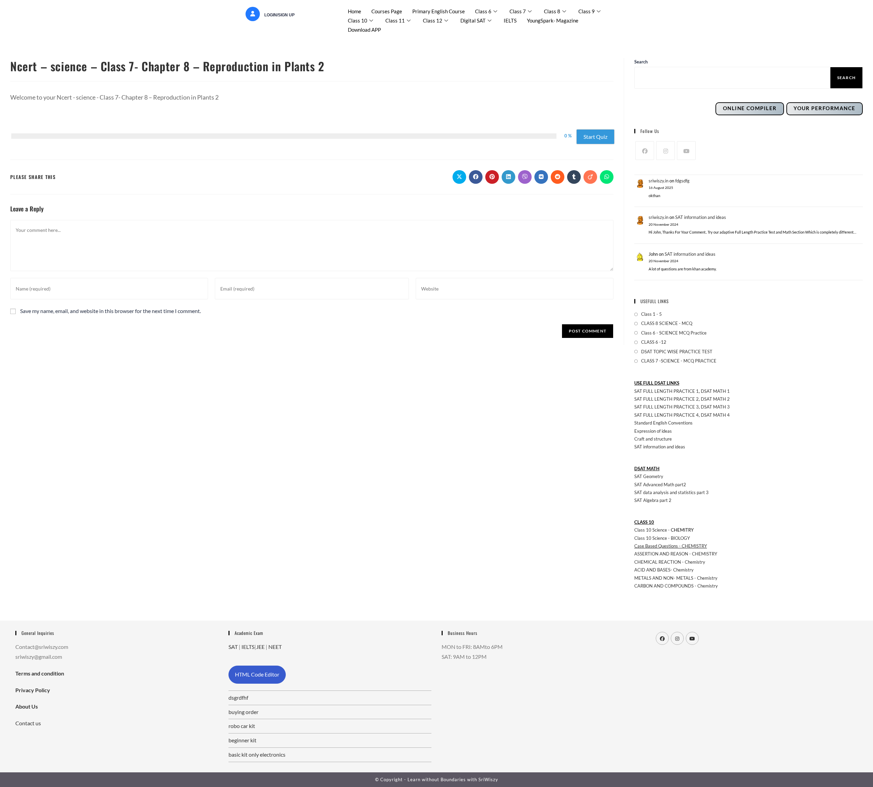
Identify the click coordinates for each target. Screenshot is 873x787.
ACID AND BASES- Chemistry (664, 570)
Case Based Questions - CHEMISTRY (670, 546)
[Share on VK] (541, 177)
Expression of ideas (653, 431)
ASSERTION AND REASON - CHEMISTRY (675, 553)
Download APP (364, 30)
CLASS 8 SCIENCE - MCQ (666, 323)
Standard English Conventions (663, 423)
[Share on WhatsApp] (606, 177)
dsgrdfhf (238, 697)
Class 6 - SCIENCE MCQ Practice (674, 333)
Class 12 (432, 20)
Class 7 (517, 11)
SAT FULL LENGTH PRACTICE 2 (666, 399)
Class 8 (552, 11)
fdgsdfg (682, 180)
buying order (243, 712)
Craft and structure (653, 439)
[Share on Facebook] (476, 177)
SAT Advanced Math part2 (660, 484)
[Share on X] (459, 177)
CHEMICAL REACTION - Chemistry (670, 562)
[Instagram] (665, 150)
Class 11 (395, 20)
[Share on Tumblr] (574, 177)
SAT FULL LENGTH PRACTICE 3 (666, 407)
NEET (275, 646)
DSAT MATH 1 (715, 391)
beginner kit (242, 740)
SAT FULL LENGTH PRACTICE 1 (666, 391)
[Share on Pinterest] (492, 177)
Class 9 (586, 11)
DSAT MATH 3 (715, 407)
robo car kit (241, 726)
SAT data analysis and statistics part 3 (671, 492)
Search (846, 77)
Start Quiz (595, 136)
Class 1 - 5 (651, 314)
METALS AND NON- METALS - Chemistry (675, 578)
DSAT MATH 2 (715, 399)
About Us (26, 706)
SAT (233, 646)
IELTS (510, 20)
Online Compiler (750, 108)
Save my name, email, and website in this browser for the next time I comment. (110, 311)
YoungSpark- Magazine (552, 20)
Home (354, 11)
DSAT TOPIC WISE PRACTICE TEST (676, 351)
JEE (260, 646)
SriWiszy (488, 779)
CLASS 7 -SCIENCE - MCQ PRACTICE (678, 360)
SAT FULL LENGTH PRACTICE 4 (666, 415)
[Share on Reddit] (557, 177)
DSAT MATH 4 (715, 415)
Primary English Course (438, 11)
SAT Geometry (648, 476)
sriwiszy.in (658, 180)
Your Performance (824, 108)
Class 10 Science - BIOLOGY (662, 538)
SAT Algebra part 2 (652, 500)
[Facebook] (644, 150)
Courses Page (386, 11)
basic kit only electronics (256, 754)
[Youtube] (686, 150)
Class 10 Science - (652, 530)
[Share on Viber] (525, 177)
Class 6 (483, 11)
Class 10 (357, 20)
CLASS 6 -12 (653, 342)
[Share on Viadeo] (590, 177)
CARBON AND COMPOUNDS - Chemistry (676, 586)
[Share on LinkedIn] (508, 177)
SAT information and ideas (700, 217)
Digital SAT (473, 20)
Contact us (28, 723)
